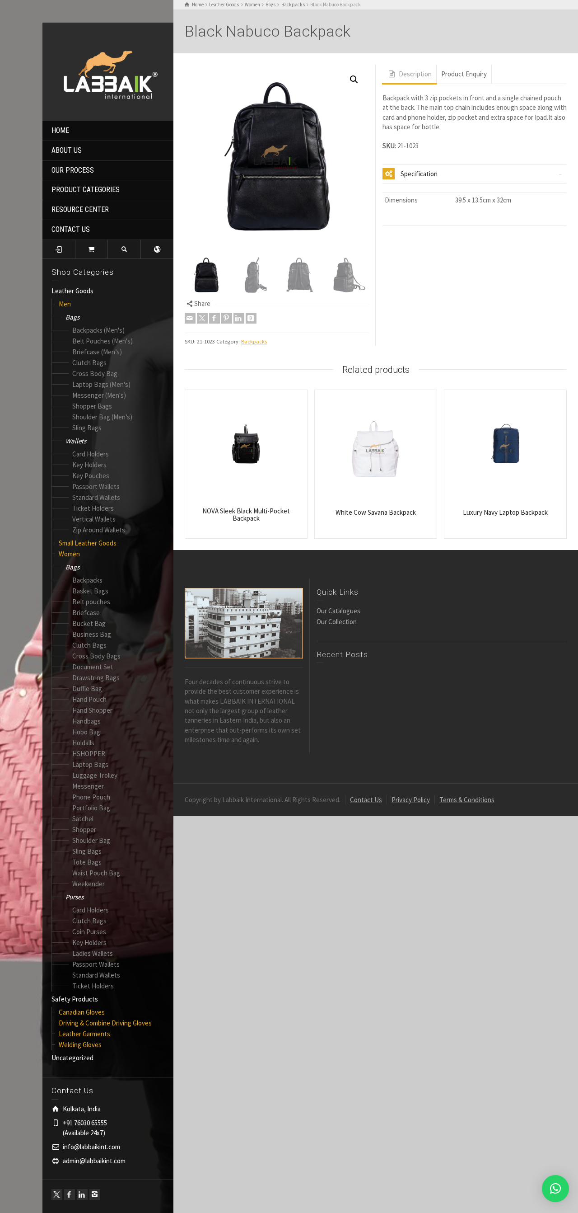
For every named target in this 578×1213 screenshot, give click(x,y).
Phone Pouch (91, 797)
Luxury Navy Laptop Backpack (505, 512)
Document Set (92, 667)
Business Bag (91, 634)
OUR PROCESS (72, 170)
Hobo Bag (86, 732)
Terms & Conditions (466, 799)
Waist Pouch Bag (96, 873)
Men (65, 304)
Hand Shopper (92, 710)
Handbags (86, 721)
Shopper (84, 829)
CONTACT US (70, 229)
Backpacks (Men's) (98, 330)
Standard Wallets (96, 497)
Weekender (88, 883)
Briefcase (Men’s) (97, 352)
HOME (60, 130)
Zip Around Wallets (98, 530)
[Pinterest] (226, 318)
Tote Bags (87, 862)
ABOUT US (66, 150)
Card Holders (90, 454)
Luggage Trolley (94, 775)
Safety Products (74, 999)
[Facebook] (69, 1194)
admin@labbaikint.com (94, 1161)
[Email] (190, 318)
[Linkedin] (82, 1194)
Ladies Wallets (92, 953)
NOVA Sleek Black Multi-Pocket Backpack (246, 515)
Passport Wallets (96, 486)
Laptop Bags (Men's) (101, 384)
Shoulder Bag (91, 840)
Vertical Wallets (94, 519)
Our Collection (337, 621)
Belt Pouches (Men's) (102, 341)
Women (69, 554)
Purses (74, 897)
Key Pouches (90, 475)
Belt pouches (91, 601)
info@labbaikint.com (91, 1146)
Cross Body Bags (96, 656)
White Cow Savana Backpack (376, 512)
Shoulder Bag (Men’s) (102, 417)
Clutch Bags (89, 362)
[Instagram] (94, 1194)
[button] (354, 79)
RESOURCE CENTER (80, 209)
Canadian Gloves (82, 1012)
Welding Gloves (80, 1044)
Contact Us (366, 799)
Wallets (75, 441)
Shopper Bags (92, 406)
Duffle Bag (87, 688)
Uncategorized (72, 1057)
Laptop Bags (90, 764)
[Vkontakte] (251, 318)
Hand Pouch (89, 699)
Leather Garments (84, 1034)
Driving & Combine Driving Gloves (105, 1023)
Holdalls (83, 742)
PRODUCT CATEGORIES (85, 189)
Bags (72, 317)
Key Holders (89, 465)
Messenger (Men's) (99, 395)
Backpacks (87, 580)
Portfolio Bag (91, 808)
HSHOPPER (88, 753)
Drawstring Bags (96, 677)
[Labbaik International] (107, 70)
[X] (56, 1194)
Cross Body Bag (94, 373)
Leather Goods (72, 291)
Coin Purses (89, 931)
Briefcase (86, 612)
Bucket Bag (89, 623)
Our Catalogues (338, 610)
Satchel (82, 818)
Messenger (88, 786)
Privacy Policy (411, 799)
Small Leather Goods (88, 543)
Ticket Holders (93, 508)
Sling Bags (87, 427)
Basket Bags (90, 591)
